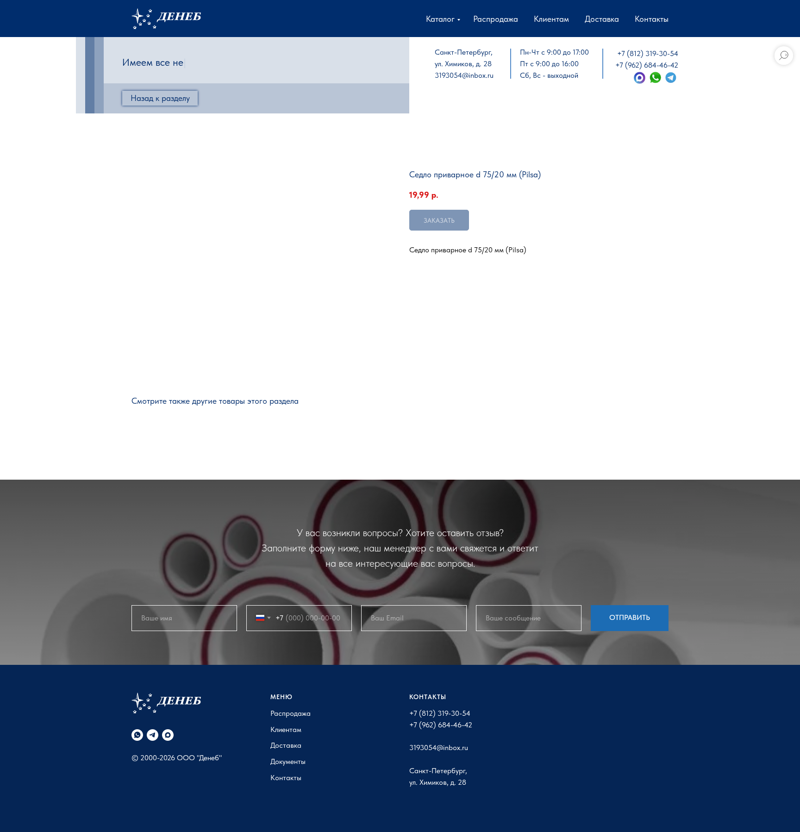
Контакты (652, 19)
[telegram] (152, 735)
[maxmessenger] (168, 735)
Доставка (602, 19)
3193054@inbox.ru (464, 75)
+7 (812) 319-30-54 (647, 53)
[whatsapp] (137, 735)
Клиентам (551, 19)
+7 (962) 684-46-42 (646, 65)
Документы (288, 761)
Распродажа (495, 19)
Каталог (440, 19)
